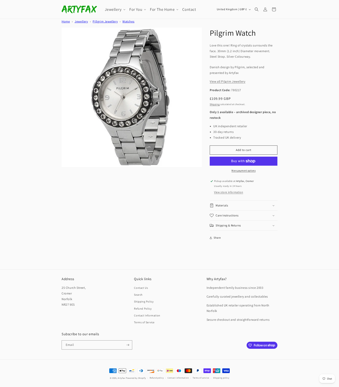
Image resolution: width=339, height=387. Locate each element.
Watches (128, 21)
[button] (114, 9)
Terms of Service (144, 322)
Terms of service (201, 377)
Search (138, 294)
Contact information (178, 377)
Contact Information (147, 315)
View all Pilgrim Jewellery (227, 81)
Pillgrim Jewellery (105, 21)
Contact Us (141, 288)
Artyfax (121, 378)
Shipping (215, 104)
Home (66, 21)
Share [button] (217, 237)
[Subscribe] (127, 345)
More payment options (243, 170)
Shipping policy (221, 377)
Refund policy (157, 377)
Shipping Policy (143, 301)
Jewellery (81, 21)
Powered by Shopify (136, 378)
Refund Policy (142, 308)
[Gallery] (132, 97)
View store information (228, 192)
